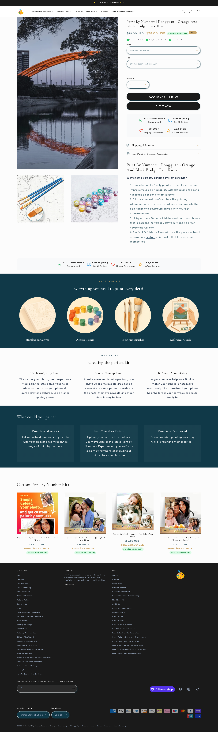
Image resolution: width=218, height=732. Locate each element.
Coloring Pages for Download (30, 649)
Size (128, 58)
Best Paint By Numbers (122, 608)
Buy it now (163, 106)
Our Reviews (22, 583)
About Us (116, 579)
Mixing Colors (23, 670)
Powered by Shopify (48, 726)
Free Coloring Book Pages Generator (34, 657)
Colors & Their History (27, 666)
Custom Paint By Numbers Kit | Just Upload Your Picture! (37, 538)
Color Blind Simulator (122, 625)
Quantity (130, 78)
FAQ (19, 575)
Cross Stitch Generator (27, 641)
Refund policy (62, 726)
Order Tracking (24, 587)
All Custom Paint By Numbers (30, 616)
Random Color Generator (123, 629)
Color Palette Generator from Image (129, 637)
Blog (19, 608)
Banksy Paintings (24, 625)
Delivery (20, 579)
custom (150, 237)
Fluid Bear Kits (118, 600)
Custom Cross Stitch (121, 592)
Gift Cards (117, 583)
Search (115, 575)
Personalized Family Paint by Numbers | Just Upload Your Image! (180, 538)
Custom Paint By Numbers (28, 612)
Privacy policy (74, 726)
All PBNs (116, 604)
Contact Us (22, 604)
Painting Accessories (26, 633)
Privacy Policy (23, 592)
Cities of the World (25, 637)
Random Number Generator (29, 662)
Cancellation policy (120, 726)
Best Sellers (22, 629)
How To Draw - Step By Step (29, 674)
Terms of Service (24, 596)
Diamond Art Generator (28, 645)
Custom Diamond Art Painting (125, 596)
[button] (64, 11)
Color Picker (118, 620)
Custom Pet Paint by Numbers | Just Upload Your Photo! (133, 535)
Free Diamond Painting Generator (127, 645)
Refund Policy (23, 600)
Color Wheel (117, 616)
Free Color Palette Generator (125, 633)
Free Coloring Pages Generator (126, 653)
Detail (129, 44)
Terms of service (88, 726)
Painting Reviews (24, 653)
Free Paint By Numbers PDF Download (129, 649)
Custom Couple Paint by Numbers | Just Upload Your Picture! (85, 538)
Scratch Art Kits (119, 587)
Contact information (104, 726)
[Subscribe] (73, 688)
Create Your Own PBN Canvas (125, 641)
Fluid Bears (22, 620)
